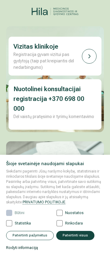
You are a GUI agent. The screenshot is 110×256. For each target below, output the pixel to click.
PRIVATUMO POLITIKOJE (44, 202)
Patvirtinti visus (75, 235)
